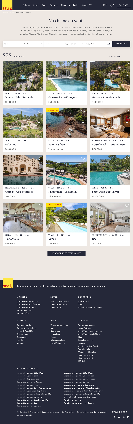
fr (104, 5)
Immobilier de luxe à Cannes (29, 382)
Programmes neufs (25, 310)
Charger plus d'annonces (66, 253)
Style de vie (83, 301)
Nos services (22, 334)
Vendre (36, 5)
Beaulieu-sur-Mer (85, 340)
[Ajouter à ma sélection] (39, 64)
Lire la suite (67, 34)
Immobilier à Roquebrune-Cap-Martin (80, 397)
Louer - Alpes (56, 307)
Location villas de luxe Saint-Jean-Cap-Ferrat (83, 391)
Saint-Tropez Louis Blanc (89, 334)
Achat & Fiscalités (25, 331)
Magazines (55, 334)
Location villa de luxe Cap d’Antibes (79, 379)
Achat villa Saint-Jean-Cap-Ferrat (32, 391)
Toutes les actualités (59, 325)
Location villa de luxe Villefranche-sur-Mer (82, 394)
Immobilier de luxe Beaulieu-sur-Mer (33, 400)
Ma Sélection (22, 412)
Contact (124, 5)
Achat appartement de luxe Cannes (79, 403)
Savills (76, 5)
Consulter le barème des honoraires (91, 412)
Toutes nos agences (86, 325)
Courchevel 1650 (85, 355)
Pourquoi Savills (24, 325)
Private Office (23, 313)
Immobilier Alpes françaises (90, 307)
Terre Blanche (84, 349)
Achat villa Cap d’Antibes (28, 379)
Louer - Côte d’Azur (58, 304)
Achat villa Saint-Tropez (27, 376)
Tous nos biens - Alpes (26, 307)
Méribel (81, 361)
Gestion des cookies (25, 415)
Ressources (22, 337)
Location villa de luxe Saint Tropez (79, 376)
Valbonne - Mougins (87, 352)
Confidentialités (68, 412)
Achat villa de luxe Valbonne (29, 397)
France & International (27, 328)
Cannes (81, 343)
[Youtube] (124, 417)
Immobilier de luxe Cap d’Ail (29, 406)
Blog (52, 328)
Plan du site (34, 412)
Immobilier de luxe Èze (27, 403)
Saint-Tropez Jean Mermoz (90, 331)
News (84, 5)
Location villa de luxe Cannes (76, 382)
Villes (80, 304)
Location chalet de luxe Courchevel (79, 385)
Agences (54, 5)
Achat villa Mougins (72, 400)
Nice (80, 337)
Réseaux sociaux (57, 340)
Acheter (26, 5)
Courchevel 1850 (85, 358)
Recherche (121, 44)
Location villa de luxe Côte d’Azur (78, 373)
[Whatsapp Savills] (112, 5)
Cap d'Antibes (84, 328)
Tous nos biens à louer (60, 301)
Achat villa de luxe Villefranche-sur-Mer (34, 394)
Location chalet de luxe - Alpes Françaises (82, 388)
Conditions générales (50, 412)
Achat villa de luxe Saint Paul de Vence (34, 388)
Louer (44, 5)
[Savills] (7, 5)
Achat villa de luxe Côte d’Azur (30, 373)
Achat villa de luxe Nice (27, 385)
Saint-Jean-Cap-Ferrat (88, 346)
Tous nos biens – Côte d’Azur (29, 304)
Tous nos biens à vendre (27, 301)
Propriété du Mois (58, 343)
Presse (53, 337)
